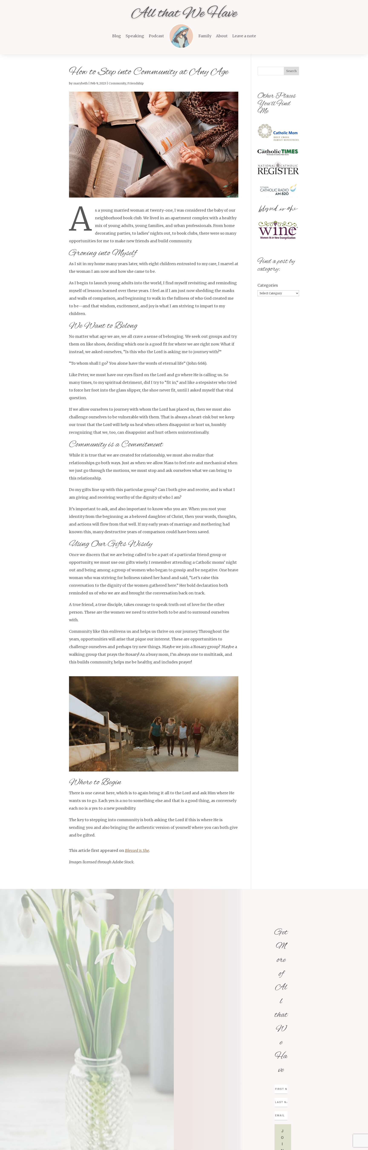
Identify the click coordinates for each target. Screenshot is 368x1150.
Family (204, 35)
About (222, 35)
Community (117, 83)
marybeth (80, 83)
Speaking (135, 35)
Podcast (156, 35)
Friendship (135, 83)
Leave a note (244, 35)
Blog (116, 35)
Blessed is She (137, 850)
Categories (267, 285)
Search (291, 71)
